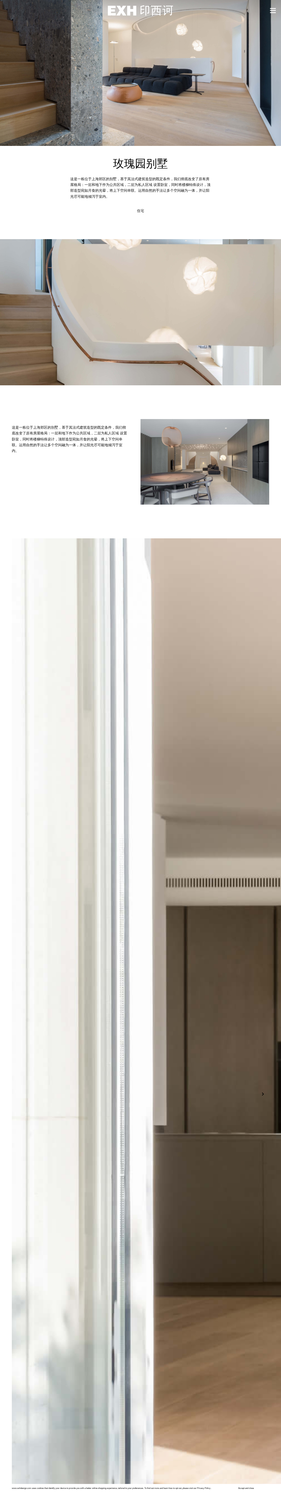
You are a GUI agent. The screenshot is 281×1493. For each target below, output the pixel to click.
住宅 (140, 211)
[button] (265, 1098)
